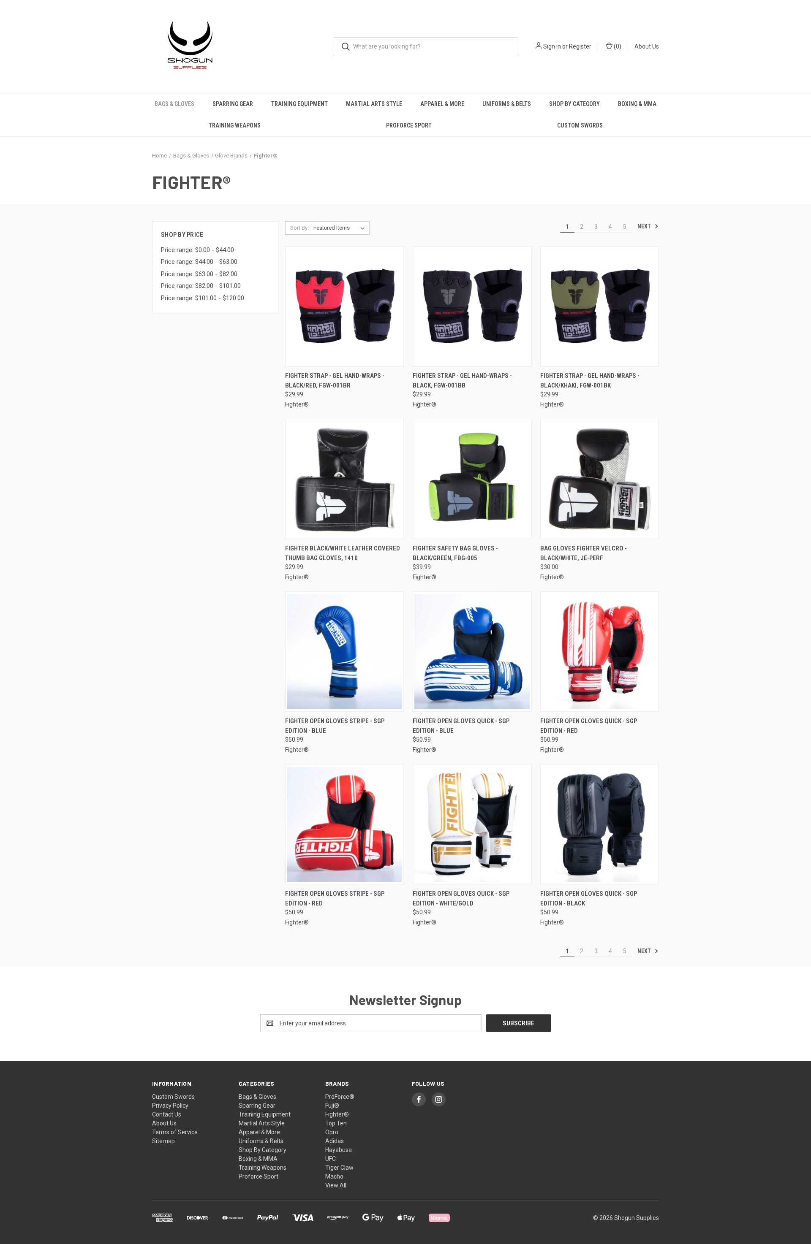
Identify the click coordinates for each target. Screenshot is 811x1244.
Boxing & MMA (637, 103)
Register (580, 46)
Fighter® (337, 1114)
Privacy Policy (170, 1105)
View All (335, 1185)
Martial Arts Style (374, 103)
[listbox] (340, 228)
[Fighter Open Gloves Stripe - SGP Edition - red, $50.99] (344, 824)
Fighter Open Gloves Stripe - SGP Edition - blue (334, 725)
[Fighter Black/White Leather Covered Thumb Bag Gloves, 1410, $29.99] (344, 478)
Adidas (334, 1141)
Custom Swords (580, 125)
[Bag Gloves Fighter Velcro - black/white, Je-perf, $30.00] (599, 478)
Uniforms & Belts (506, 103)
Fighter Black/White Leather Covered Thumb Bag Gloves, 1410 (342, 553)
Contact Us (166, 1114)
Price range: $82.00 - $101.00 (201, 286)
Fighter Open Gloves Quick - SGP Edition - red (588, 725)
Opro (331, 1132)
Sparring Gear (232, 103)
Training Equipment (299, 103)
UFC (330, 1158)
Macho (334, 1176)
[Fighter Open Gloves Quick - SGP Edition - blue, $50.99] (472, 651)
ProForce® (339, 1096)
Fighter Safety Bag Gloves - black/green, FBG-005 (455, 553)
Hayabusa (338, 1149)
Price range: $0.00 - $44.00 (197, 250)
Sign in (552, 46)
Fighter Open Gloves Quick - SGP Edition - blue (461, 725)
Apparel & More (442, 103)
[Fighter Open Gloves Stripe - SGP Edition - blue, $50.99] (344, 651)
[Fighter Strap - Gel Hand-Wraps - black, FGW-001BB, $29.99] (472, 306)
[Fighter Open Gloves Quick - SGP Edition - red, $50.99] (599, 651)
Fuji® (332, 1105)
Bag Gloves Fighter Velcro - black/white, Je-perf (583, 553)
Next (644, 226)
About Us (646, 46)
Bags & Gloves (174, 103)
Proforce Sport (409, 125)
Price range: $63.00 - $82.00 (199, 274)
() (616, 46)
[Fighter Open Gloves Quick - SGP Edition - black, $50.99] (599, 824)
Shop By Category (574, 103)
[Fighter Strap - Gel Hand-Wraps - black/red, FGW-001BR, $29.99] (344, 306)
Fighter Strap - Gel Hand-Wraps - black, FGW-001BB (462, 380)
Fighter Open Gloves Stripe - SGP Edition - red (334, 898)
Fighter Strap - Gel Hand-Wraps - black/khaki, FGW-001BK (590, 380)
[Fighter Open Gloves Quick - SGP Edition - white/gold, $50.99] (472, 824)
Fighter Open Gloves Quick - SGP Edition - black (588, 898)
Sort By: (299, 228)
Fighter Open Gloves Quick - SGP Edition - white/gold (461, 898)
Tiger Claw (339, 1167)
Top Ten (336, 1123)
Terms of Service (175, 1132)
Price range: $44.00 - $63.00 (199, 262)
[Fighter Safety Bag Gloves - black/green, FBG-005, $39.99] (472, 478)
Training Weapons (235, 125)
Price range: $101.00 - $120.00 (202, 298)
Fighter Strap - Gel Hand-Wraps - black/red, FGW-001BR (334, 380)
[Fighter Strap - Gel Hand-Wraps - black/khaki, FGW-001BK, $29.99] (599, 306)
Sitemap (163, 1141)
